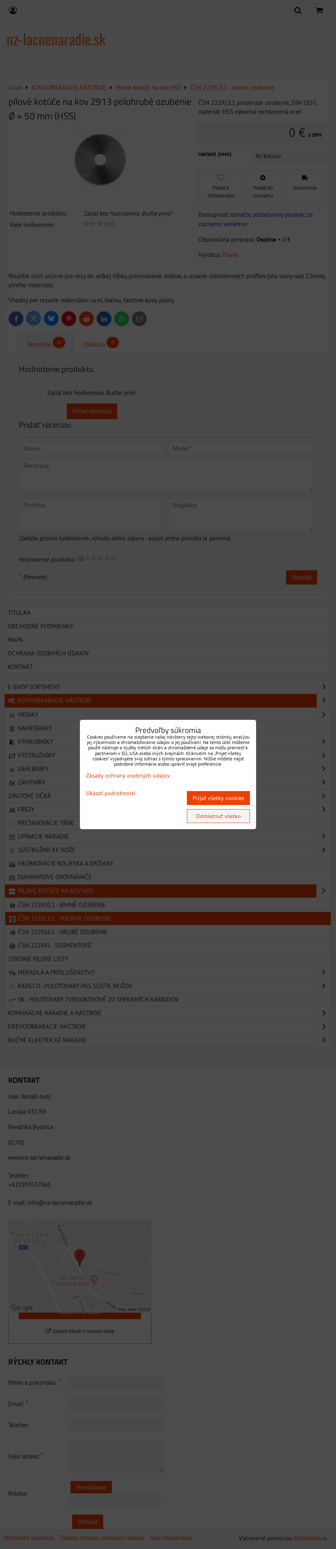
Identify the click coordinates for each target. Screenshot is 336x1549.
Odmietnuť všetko (218, 816)
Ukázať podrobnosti (111, 793)
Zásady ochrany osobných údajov (128, 775)
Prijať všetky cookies (218, 798)
